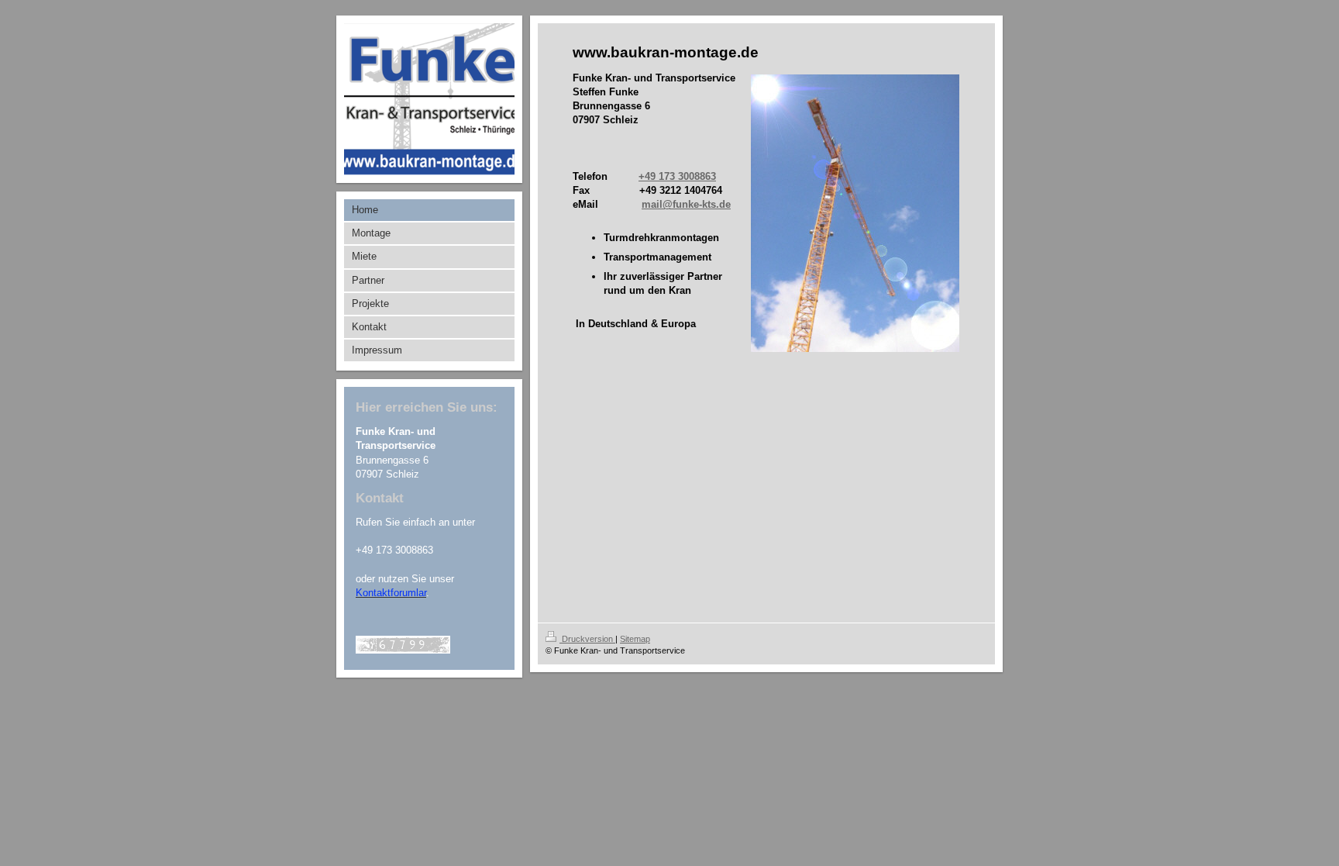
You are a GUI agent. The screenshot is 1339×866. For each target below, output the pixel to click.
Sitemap (635, 638)
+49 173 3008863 (677, 176)
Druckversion (587, 638)
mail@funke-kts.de (686, 204)
